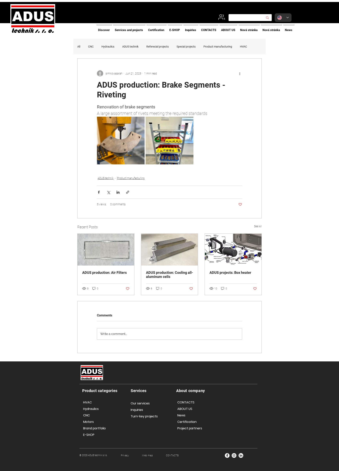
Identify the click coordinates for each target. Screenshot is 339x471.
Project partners (189, 428)
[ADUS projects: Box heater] (233, 250)
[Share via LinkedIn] (118, 192)
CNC (91, 46)
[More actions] (239, 73)
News (181, 415)
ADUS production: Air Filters (105, 272)
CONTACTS (185, 402)
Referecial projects (157, 46)
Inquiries (137, 410)
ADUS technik (130, 46)
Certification (187, 422)
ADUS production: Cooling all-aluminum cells (169, 274)
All (78, 46)
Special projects (186, 46)
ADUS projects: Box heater (230, 272)
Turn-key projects (144, 416)
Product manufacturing (217, 46)
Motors (88, 422)
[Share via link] (127, 192)
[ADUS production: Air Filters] (105, 250)
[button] (104, 28)
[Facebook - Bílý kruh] (227, 455)
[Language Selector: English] (283, 17)
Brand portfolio (94, 428)
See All (258, 226)
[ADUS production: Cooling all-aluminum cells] (169, 250)
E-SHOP (88, 435)
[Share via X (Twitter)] (108, 192)
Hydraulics (107, 46)
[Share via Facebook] (99, 192)
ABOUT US (184, 409)
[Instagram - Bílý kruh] (234, 455)
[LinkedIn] (241, 455)
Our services (140, 403)
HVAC (243, 46)
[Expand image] (121, 140)
